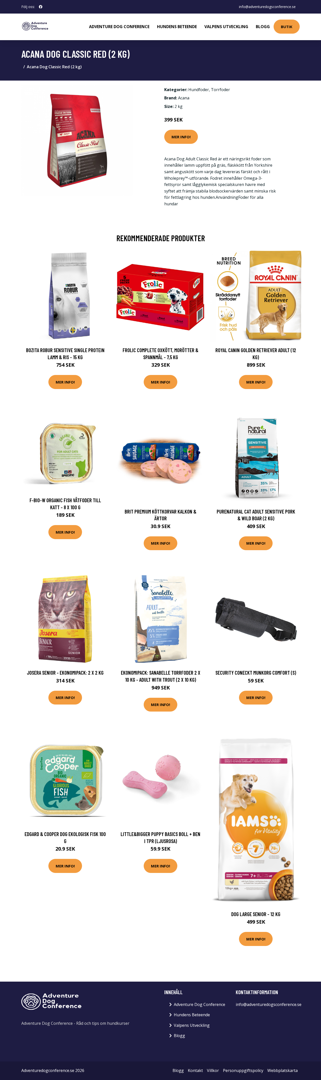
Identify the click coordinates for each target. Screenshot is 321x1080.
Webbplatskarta (282, 1070)
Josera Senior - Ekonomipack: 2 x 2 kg (65, 672)
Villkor (213, 1070)
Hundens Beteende (177, 26)
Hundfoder (198, 89)
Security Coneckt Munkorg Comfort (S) (255, 672)
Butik (286, 26)
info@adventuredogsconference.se (267, 6)
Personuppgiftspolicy (243, 1070)
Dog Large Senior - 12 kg (255, 914)
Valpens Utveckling (226, 26)
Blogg (263, 26)
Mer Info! (181, 136)
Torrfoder (220, 89)
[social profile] (40, 7)
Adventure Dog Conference (119, 26)
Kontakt (195, 1070)
